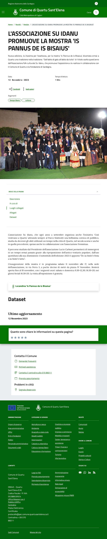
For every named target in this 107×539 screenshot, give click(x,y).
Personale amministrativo (18, 443)
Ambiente (35, 428)
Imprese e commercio (63, 431)
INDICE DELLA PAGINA (16, 191)
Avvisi (81, 428)
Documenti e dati (14, 447)
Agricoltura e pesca (39, 424)
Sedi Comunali (13, 532)
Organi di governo (15, 424)
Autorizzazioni (37, 439)
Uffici (10, 432)
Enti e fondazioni (14, 435)
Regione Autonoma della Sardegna (21, 3)
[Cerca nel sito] (96, 12)
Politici (10, 439)
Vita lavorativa (60, 458)
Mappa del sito (35, 532)
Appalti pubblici (37, 435)
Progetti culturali (85, 455)
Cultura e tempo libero (40, 447)
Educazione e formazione (41, 451)
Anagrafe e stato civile (40, 432)
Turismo (58, 454)
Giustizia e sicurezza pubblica (62, 426)
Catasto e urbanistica (40, 443)
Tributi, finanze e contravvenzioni (61, 448)
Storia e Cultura (84, 459)
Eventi (81, 451)
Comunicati (83, 424)
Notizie (81, 432)
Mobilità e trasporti (62, 435)
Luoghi (81, 447)
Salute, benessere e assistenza (62, 441)
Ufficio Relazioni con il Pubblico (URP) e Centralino (16, 502)
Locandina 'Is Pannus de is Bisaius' (33, 286)
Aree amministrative (16, 428)
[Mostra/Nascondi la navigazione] (3, 12)
